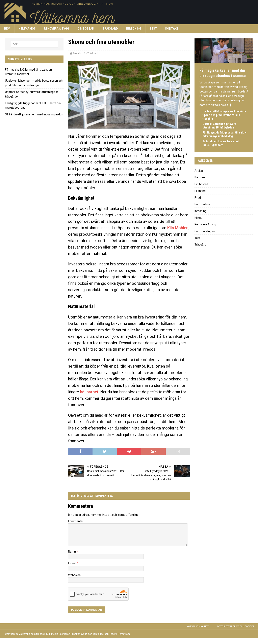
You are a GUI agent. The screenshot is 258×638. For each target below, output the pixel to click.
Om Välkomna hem (198, 626)
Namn (72, 551)
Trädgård (110, 28)
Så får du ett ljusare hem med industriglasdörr (34, 114)
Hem (7, 28)
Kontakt (172, 28)
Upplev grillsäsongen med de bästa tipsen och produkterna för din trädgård (224, 115)
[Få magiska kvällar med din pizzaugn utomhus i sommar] (224, 61)
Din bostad (85, 28)
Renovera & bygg (56, 28)
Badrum (200, 177)
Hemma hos (27, 28)
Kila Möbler (177, 227)
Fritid (198, 197)
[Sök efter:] (34, 44)
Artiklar (199, 170)
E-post (72, 563)
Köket (198, 217)
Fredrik (77, 53)
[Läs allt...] (224, 105)
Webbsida (74, 575)
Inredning (133, 28)
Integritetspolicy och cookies (235, 626)
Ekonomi (200, 190)
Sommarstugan (205, 231)
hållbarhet (89, 391)
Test (153, 28)
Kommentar (75, 521)
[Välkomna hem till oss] (121, 22)
